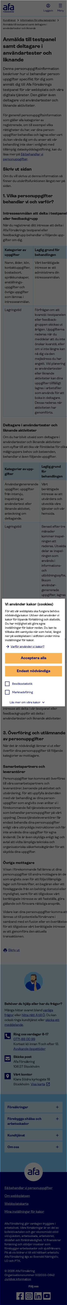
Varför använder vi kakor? (27, 646)
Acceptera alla (33, 658)
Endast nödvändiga (33, 671)
